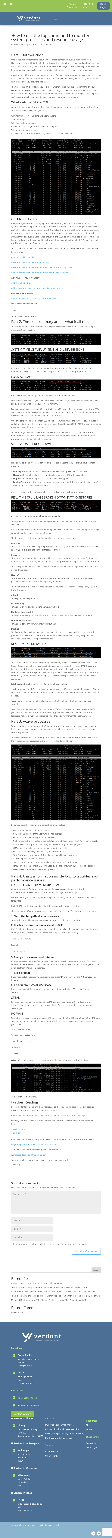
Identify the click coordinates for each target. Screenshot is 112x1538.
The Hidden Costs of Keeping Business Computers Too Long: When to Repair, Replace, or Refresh (55, 1295)
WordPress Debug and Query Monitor (28, 1155)
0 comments (46, 44)
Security (16, 1133)
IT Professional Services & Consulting (62, 1429)
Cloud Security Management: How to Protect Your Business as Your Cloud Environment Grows (54, 1291)
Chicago (22, 1425)
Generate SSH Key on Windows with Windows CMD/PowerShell (39, 272)
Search (96, 1270)
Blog (88, 1425)
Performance (19, 1129)
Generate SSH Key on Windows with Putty (30, 262)
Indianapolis (24, 1450)
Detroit (21, 1372)
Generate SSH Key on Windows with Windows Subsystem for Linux (41, 267)
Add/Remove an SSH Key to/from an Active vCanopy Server (38, 288)
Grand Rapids (25, 1355)
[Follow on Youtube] (10, 3)
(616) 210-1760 (88, 6)
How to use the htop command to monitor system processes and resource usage (48, 1115)
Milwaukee (24, 1475)
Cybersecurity (51, 1456)
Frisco (21, 1499)
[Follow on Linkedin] (4, 3)
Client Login (103, 6)
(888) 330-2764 (30, 1398)
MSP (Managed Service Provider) (60, 1424)
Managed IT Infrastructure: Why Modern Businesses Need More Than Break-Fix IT (48, 1300)
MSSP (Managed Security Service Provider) (64, 1433)
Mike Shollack (20, 44)
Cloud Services (52, 1451)
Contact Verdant (22, 1413)
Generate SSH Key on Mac (23, 257)
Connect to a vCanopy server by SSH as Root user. (34, 298)
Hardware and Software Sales (58, 1438)
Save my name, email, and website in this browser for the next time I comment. (50, 1244)
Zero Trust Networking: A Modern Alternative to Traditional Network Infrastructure (49, 1287)
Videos (89, 1429)
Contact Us (91, 1443)
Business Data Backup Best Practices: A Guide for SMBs (36, 1283)
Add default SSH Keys (21, 283)
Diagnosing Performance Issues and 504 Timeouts (34, 1144)
